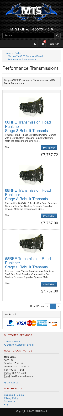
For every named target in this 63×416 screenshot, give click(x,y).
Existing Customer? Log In (20, 344)
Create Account (12, 341)
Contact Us (12, 382)
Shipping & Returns (14, 394)
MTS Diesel (41, 411)
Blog (6, 404)
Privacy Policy (11, 398)
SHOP (55, 43)
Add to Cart (50, 147)
